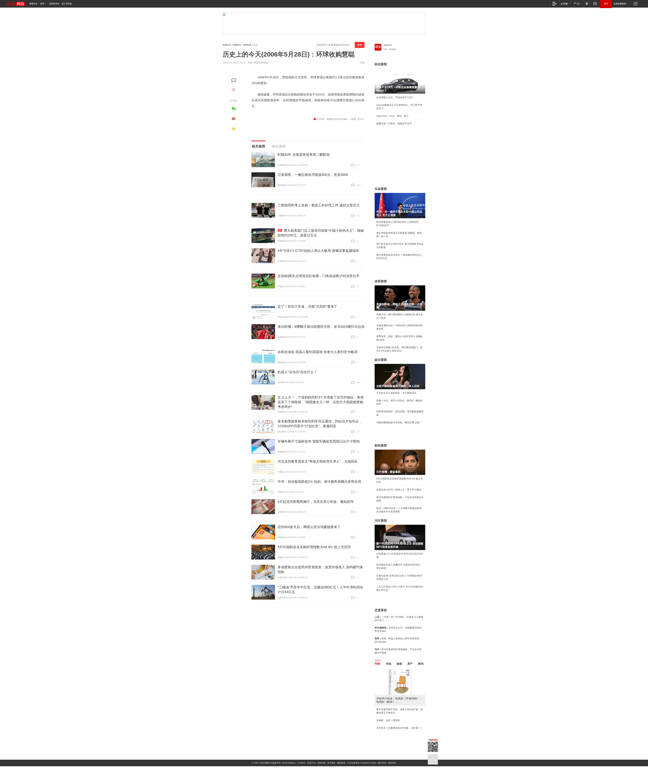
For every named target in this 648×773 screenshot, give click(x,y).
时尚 (377, 663)
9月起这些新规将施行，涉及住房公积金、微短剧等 (316, 501)
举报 (362, 62)
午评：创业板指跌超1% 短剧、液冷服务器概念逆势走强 (319, 481)
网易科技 (237, 45)
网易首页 (33, 4)
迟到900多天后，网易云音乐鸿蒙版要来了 (309, 527)
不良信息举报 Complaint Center (361, 763)
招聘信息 (321, 763)
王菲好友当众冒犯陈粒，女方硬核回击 (396, 393)
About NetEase (289, 763)
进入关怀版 (67, 4)
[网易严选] (577, 3)
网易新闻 (388, 45)
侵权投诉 (392, 763)
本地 (388, 663)
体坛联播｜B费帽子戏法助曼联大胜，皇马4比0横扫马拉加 (321, 326)
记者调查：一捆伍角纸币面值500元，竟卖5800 (313, 175)
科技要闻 (381, 64)
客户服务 (331, 763)
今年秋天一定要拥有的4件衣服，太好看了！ (399, 728)
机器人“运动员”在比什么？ (297, 372)
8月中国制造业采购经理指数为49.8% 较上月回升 (314, 547)
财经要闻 (381, 445)
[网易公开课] (565, 3)
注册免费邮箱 (620, 4)
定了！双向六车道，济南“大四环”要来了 (307, 306)
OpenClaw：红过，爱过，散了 (392, 116)
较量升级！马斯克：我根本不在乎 (394, 123)
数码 (421, 663)
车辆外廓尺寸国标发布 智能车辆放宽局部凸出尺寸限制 (319, 441)
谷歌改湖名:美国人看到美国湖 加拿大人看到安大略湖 (317, 352)
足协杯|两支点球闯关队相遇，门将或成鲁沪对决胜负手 (318, 276)
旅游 (399, 663)
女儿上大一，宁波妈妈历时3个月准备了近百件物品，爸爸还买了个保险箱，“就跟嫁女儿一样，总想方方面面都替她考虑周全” (321, 402)
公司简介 (302, 763)
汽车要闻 (381, 520)
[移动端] (554, 3)
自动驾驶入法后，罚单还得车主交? (394, 97)
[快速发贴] (233, 80)
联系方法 (311, 763)
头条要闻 (381, 189)
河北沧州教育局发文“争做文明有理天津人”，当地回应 (318, 461)
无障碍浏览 (54, 4)
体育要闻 (381, 281)
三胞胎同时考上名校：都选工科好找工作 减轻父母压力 (319, 205)
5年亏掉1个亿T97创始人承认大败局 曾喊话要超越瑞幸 (318, 250)
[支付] (587, 3)
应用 (42, 4)
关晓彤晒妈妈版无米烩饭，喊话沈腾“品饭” (398, 422)
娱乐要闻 (381, 360)
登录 (606, 4)
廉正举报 (382, 763)
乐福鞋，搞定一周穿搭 (388, 720)
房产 (410, 663)
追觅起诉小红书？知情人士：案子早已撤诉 (398, 489)
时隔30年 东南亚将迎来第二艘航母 (304, 154)
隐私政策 (341, 763)
